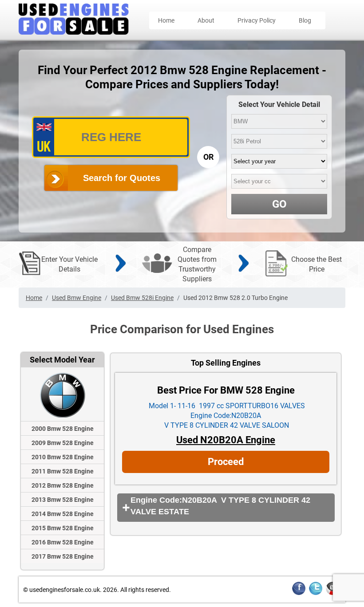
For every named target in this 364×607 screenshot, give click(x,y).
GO (279, 204)
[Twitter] (315, 593)
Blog (305, 20)
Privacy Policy (256, 20)
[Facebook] (298, 593)
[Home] (74, 32)
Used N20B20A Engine (225, 439)
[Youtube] (332, 593)
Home (166, 20)
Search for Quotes (121, 178)
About (206, 20)
